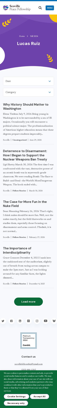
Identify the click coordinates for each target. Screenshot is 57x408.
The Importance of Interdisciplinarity (17, 250)
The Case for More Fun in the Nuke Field (25, 204)
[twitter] (3, 321)
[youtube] (46, 321)
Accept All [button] (39, 396)
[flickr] (29, 321)
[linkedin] (20, 321)
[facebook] (12, 321)
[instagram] (37, 321)
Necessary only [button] (15, 403)
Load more (28, 301)
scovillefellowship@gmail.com (29, 364)
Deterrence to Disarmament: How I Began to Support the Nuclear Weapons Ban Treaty (25, 155)
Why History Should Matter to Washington (25, 106)
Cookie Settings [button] (16, 396)
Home (22, 36)
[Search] (40, 8)
